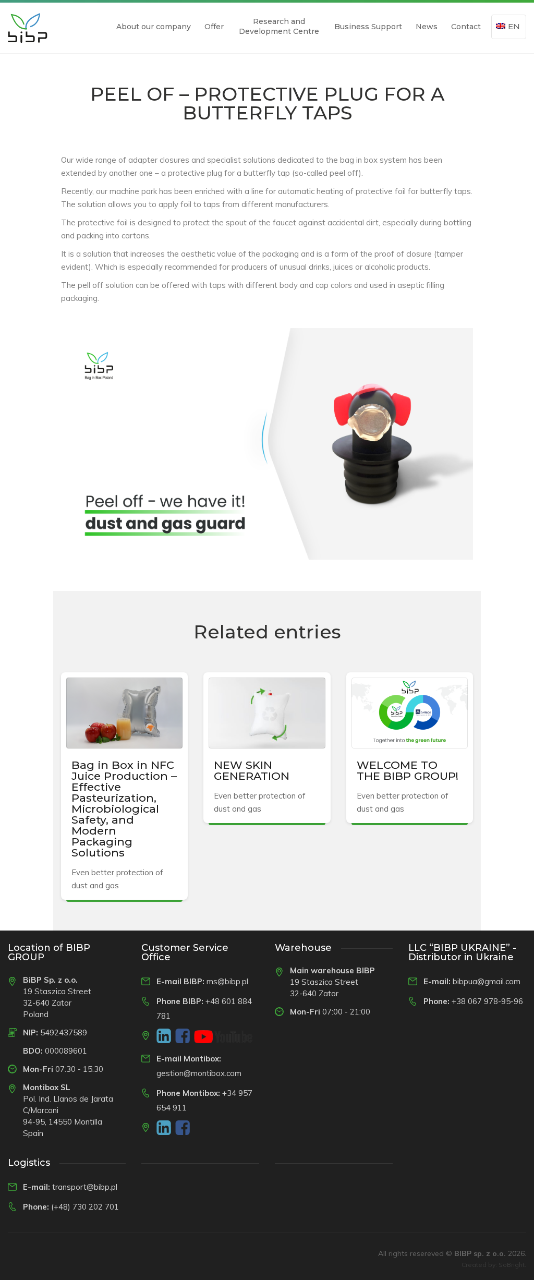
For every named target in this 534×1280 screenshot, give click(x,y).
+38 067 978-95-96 (487, 1001)
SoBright (512, 1265)
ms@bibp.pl (227, 981)
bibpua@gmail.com (486, 981)
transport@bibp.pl (84, 1187)
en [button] (514, 26)
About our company (153, 26)
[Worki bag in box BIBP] (27, 28)
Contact (466, 26)
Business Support (368, 26)
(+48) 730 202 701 (85, 1207)
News (427, 26)
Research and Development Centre (279, 26)
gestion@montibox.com (198, 1073)
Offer (214, 26)
